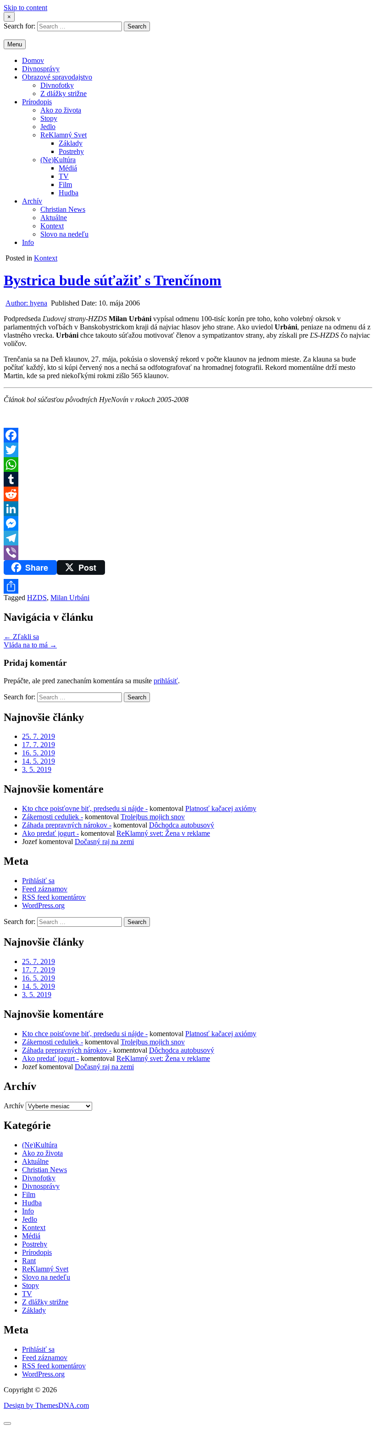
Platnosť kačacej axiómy (220, 808)
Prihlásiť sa (38, 881)
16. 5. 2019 (38, 753)
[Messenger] (188, 523)
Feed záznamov (44, 889)
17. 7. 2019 (38, 745)
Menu (14, 44)
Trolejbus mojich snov (153, 817)
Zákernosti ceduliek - (52, 817)
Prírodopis (37, 102)
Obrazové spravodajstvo (57, 77)
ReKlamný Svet (63, 135)
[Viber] (188, 552)
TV (64, 176)
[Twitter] (188, 449)
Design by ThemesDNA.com (46, 1405)
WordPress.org (43, 905)
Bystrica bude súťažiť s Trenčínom (112, 280)
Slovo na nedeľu (64, 234)
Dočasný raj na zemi (104, 841)
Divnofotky (57, 85)
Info (28, 242)
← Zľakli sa (21, 637)
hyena (26, 303)
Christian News (62, 209)
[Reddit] (188, 494)
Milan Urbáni (69, 597)
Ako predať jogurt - (50, 833)
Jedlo (47, 126)
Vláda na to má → (30, 645)
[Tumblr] (188, 479)
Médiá (68, 168)
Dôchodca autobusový (181, 825)
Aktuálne (53, 217)
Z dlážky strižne (63, 93)
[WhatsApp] (188, 464)
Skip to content (25, 7)
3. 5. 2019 (36, 769)
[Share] (188, 586)
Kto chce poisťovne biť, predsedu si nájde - (85, 808)
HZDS (37, 597)
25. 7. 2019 (38, 736)
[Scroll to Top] (7, 1423)
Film (65, 184)
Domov (33, 60)
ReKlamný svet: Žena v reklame (163, 833)
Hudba (68, 193)
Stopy (48, 118)
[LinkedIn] (188, 508)
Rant (29, 1261)
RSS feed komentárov (54, 897)
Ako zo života (60, 110)
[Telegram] (188, 538)
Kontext (52, 226)
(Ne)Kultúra (58, 160)
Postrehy (71, 151)
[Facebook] (188, 435)
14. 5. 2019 (38, 761)
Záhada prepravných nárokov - (66, 825)
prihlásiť (166, 681)
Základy (71, 143)
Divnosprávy (41, 69)
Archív (32, 201)
